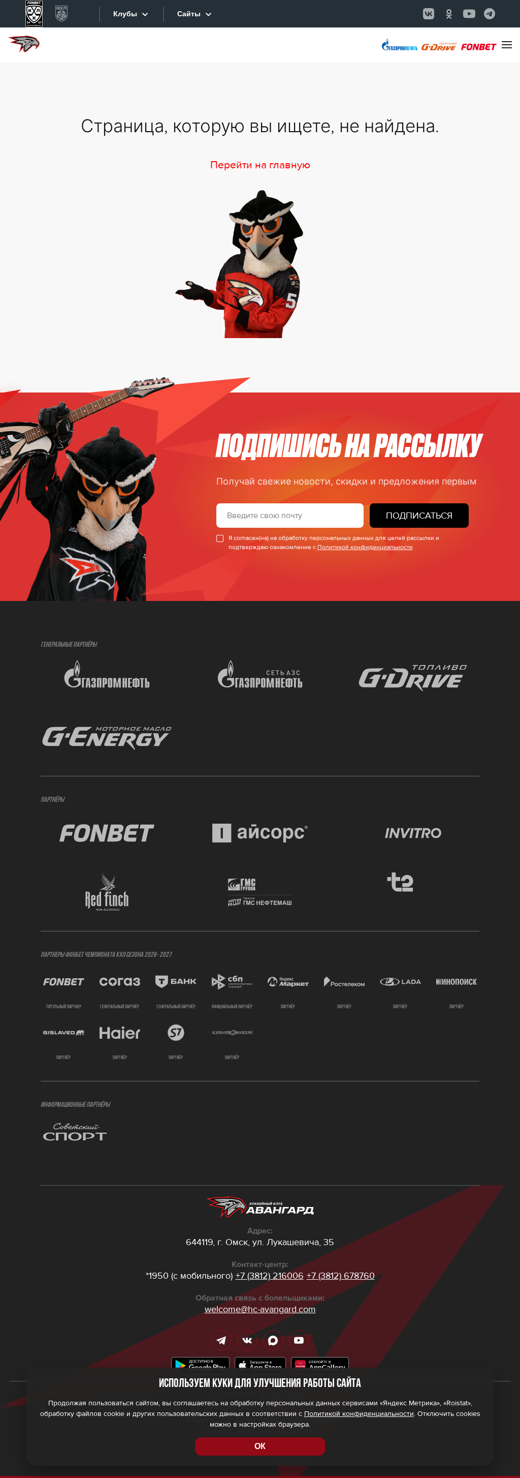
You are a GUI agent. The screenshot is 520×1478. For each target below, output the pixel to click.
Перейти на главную (260, 165)
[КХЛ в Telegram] (489, 13)
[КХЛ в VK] (428, 13)
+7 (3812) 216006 (270, 1275)
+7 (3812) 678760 (341, 1275)
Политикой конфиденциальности (365, 547)
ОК (260, 1446)
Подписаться (419, 515)
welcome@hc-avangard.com (260, 1309)
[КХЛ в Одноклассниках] (449, 13)
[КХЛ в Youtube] (469, 13)
